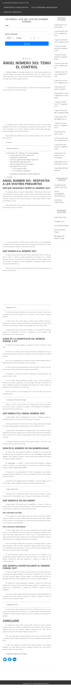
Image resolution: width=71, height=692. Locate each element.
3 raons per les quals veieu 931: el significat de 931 (60, 147)
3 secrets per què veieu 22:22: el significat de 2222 (60, 33)
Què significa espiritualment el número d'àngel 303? (25, 174)
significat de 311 (11, 307)
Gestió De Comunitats (12, 12)
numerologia (11, 463)
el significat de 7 (59, 221)
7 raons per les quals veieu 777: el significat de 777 (60, 104)
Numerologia (27, 58)
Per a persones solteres (20, 168)
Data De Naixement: (11, 34)
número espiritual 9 (12, 148)
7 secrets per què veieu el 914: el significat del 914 (60, 66)
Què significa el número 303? (18, 157)
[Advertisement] (27, 108)
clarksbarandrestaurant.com (15, 3)
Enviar (27, 44)
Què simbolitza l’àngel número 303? (20, 162)
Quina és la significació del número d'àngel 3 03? (24, 159)
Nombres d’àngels (11, 72)
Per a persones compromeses (22, 171)
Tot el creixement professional (44, 7)
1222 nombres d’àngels (61, 225)
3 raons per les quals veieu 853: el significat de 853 (60, 57)
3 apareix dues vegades (20, 467)
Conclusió (9, 177)
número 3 (32, 481)
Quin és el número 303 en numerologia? (21, 164)
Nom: (7, 25)
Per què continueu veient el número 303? (22, 155)
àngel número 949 (60, 217)
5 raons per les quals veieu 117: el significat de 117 (60, 125)
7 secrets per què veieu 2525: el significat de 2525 (60, 74)
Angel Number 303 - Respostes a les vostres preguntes (22, 153)
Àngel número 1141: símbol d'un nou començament (60, 155)
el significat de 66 (12, 604)
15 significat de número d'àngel (16, 400)
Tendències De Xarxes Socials (16, 7)
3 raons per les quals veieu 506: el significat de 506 (60, 48)
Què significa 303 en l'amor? (18, 166)
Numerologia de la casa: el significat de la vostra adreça (61, 95)
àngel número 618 (12, 489)
